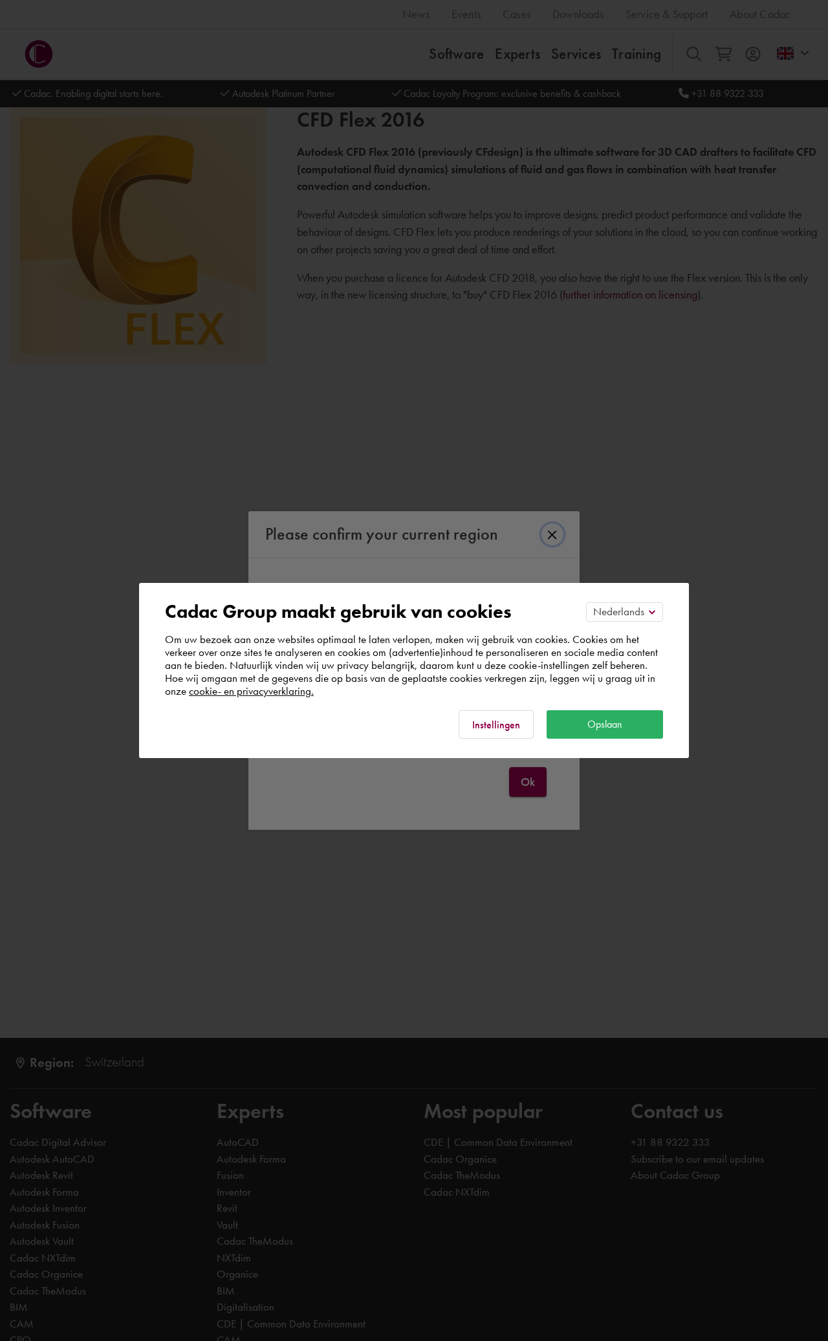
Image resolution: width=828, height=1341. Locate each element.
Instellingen (496, 725)
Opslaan (604, 724)
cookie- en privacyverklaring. (251, 690)
